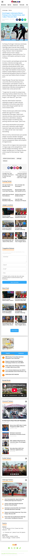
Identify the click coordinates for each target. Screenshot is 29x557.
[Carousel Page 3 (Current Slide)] (14, 474)
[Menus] (2, 2)
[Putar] (4, 395)
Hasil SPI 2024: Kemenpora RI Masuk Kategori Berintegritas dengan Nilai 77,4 (21, 200)
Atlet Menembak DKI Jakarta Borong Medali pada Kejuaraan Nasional (14, 500)
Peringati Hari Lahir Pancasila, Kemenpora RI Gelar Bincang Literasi (8, 174)
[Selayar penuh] (24, 395)
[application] (14, 390)
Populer (8, 353)
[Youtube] (17, 168)
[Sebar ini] (17, 20)
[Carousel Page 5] (18, 474)
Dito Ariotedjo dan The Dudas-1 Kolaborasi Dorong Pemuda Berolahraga (20, 185)
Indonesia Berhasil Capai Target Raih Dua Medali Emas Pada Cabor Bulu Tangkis (21, 174)
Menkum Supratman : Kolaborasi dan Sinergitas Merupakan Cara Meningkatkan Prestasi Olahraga (20, 195)
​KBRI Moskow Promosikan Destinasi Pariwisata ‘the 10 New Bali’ (14, 357)
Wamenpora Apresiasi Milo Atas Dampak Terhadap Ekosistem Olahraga (15, 508)
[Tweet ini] (20, 20)
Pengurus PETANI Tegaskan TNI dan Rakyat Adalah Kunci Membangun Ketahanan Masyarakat (13, 469)
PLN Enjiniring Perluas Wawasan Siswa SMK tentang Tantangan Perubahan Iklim (20, 216)
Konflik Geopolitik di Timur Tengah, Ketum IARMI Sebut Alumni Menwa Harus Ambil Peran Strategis (20, 241)
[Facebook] (8, 168)
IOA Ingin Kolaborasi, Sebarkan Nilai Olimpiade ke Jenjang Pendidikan (7, 185)
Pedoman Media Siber (12, 554)
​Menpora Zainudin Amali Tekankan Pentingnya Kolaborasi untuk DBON (14, 362)
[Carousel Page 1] (11, 474)
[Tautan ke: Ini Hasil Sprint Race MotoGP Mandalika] (14, 411)
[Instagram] (14, 168)
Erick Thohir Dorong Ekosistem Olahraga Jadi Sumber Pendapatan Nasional (15, 517)
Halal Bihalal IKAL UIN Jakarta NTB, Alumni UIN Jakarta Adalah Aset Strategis (7, 241)
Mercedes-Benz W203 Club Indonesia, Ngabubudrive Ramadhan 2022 (17, 449)
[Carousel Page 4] (16, 474)
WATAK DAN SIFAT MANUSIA (12, 374)
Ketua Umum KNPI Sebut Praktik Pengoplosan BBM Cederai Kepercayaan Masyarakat (18, 426)
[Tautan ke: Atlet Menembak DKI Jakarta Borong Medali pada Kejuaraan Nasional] (14, 490)
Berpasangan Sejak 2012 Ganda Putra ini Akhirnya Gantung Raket (20, 190)
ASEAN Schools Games (9, 158)
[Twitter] (11, 168)
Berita (3, 20)
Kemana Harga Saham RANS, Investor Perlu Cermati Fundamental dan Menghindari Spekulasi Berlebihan (8, 216)
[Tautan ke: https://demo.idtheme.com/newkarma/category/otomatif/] (26, 401)
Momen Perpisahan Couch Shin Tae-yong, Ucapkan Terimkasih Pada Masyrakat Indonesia (8, 190)
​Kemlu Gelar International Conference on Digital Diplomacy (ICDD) (15, 366)
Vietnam (5, 161)
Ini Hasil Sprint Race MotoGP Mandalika (14, 420)
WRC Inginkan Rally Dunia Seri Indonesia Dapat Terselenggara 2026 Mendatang (18, 441)
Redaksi (3, 554)
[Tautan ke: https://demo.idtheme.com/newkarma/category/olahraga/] (26, 480)
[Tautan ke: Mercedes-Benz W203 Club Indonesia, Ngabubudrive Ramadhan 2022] (5, 450)
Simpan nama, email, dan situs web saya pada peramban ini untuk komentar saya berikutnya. (13, 277)
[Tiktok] (20, 168)
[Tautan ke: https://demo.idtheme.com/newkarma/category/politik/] (26, 458)
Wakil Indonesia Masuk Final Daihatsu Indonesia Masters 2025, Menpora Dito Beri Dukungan (8, 195)
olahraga (19, 158)
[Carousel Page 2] (12, 474)
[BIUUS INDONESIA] (16, 1)
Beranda (21, 553)
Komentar (21, 353)
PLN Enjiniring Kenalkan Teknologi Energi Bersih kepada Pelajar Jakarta (20, 228)
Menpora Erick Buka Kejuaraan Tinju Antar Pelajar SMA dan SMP (15, 513)
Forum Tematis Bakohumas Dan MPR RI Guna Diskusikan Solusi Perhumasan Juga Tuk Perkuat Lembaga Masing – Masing (16, 370)
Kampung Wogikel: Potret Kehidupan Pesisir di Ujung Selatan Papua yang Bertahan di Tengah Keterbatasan (7, 228)
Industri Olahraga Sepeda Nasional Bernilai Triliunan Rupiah (14, 504)
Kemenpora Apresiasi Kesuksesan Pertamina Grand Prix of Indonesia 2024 (17, 433)
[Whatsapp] (25, 20)
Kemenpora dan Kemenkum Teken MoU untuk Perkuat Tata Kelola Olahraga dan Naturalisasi (8, 200)
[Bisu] (22, 395)
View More (14, 330)
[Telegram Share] (22, 20)
